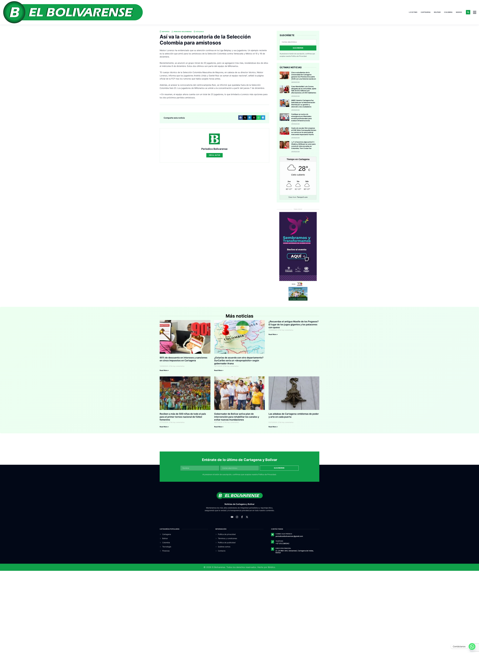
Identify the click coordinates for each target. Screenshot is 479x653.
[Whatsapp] (472, 646)
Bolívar (437, 12)
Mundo (459, 12)
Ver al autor (214, 155)
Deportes (166, 31)
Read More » (164, 370)
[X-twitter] (247, 517)
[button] (468, 12)
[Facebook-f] (242, 517)
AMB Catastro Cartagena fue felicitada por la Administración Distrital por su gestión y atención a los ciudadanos (303, 103)
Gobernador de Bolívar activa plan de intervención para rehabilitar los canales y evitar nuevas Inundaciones (236, 417)
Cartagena (425, 12)
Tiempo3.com (302, 197)
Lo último (413, 12)
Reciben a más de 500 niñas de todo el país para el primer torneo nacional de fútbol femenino (183, 417)
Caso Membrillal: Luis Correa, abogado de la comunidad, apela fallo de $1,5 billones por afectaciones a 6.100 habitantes (303, 89)
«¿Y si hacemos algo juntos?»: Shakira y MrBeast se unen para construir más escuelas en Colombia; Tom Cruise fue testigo (303, 146)
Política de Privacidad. (299, 56)
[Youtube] (232, 517)
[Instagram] (237, 517)
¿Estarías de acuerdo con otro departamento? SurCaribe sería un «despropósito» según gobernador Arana (238, 360)
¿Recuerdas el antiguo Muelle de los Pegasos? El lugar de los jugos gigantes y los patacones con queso (294, 324)
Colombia (448, 12)
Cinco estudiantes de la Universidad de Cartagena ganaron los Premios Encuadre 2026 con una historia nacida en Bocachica (303, 76)
